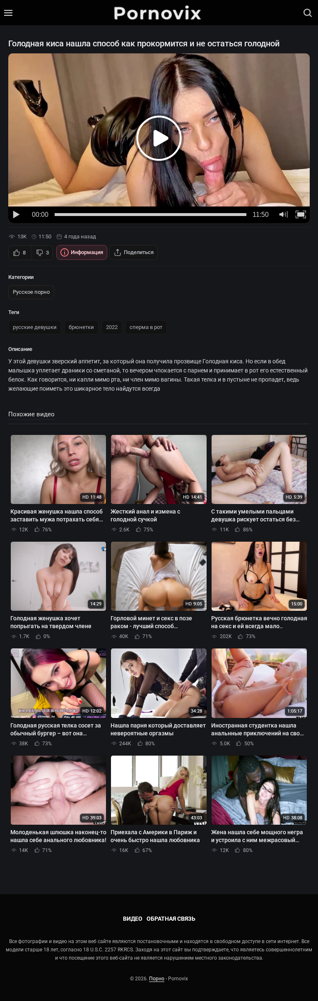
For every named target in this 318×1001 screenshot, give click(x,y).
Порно (156, 979)
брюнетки (81, 327)
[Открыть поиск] (307, 13)
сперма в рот (146, 327)
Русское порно (31, 292)
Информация (87, 252)
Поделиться (139, 252)
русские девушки (35, 327)
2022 (112, 327)
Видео (132, 918)
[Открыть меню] (8, 13)
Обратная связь (171, 918)
